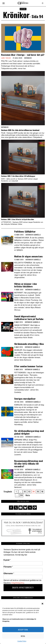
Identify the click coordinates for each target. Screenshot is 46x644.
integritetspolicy (17, 582)
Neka (23, 636)
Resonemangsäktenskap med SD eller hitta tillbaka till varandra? (28, 463)
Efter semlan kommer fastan (28, 366)
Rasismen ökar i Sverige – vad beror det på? (22, 54)
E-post (7, 560)
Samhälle (37, 235)
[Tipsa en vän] (20, 507)
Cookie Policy (21, 641)
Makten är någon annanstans (28, 256)
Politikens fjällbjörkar (25, 231)
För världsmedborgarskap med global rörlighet (29, 432)
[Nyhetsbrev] (35, 507)
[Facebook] (11, 507)
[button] (42, 603)
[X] (16, 507)
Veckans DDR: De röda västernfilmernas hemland (20, 130)
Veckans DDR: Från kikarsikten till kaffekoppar (18, 176)
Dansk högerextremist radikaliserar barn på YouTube (28, 317)
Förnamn (8, 566)
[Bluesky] (25, 507)
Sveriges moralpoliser (25, 398)
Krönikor (28, 58)
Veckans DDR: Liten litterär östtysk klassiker (17, 219)
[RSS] (30, 507)
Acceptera (23, 629)
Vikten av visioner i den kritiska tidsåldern (25, 285)
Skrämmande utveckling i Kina (29, 343)
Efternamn (9, 573)
